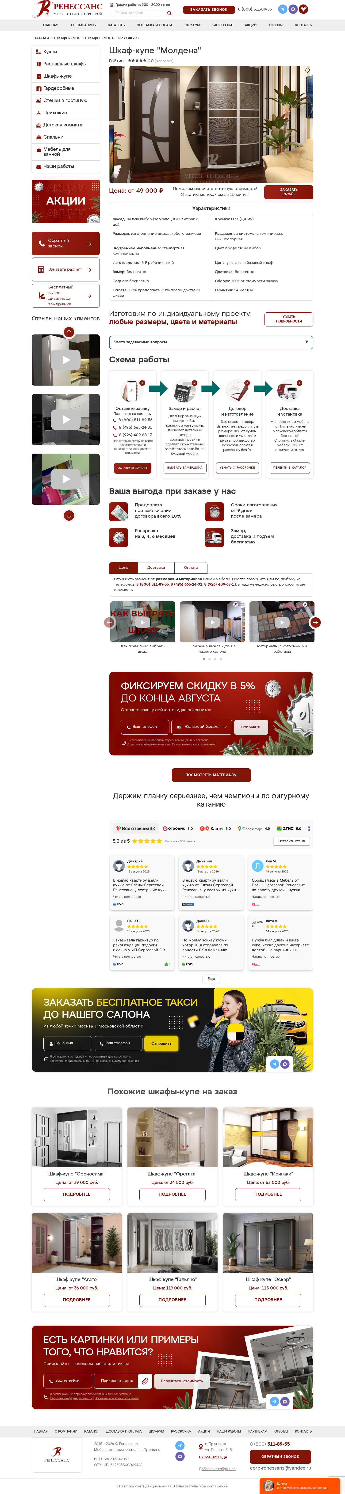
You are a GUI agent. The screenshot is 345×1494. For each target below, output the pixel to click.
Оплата (191, 568)
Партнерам (257, 1431)
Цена (123, 568)
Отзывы (276, 25)
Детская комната (62, 125)
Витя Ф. (272, 921)
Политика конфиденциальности (144, 1486)
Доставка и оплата (154, 25)
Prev (69, 332)
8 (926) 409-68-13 (254, 16)
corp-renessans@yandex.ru (280, 1468)
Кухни (50, 51)
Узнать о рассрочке (237, 467)
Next (69, 515)
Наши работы (58, 166)
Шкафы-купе (67, 38)
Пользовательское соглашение (201, 1486)
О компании (82, 25)
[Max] (293, 9)
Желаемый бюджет (202, 727)
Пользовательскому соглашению (194, 744)
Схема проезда (213, 1457)
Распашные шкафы (65, 64)
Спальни (53, 137)
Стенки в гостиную (65, 100)
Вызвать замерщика (185, 467)
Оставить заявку (133, 468)
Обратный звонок (280, 1457)
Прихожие (55, 112)
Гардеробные (58, 88)
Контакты (303, 25)
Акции (251, 25)
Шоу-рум (192, 25)
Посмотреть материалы (211, 775)
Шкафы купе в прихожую (112, 38)
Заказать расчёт (289, 192)
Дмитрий (204, 861)
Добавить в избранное (217, 1469)
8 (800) (270, 1444)
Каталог (115, 25)
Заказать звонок (209, 9)
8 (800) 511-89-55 (255, 9)
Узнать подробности (289, 319)
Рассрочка (222, 25)
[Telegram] (283, 9)
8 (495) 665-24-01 (254, 3)
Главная (50, 25)
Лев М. (271, 861)
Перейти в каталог (290, 467)
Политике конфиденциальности (148, 744)
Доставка (156, 568)
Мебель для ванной (57, 152)
